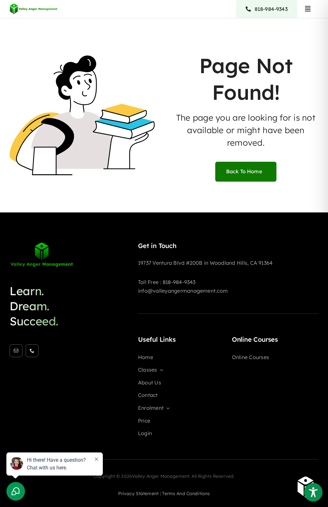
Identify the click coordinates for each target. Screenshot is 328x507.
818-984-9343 (179, 282)
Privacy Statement (138, 493)
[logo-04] (34, 5)
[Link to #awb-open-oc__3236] (308, 9)
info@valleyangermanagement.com (183, 291)
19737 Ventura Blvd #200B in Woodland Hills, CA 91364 (205, 263)
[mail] (16, 350)
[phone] (32, 350)
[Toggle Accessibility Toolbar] (313, 492)
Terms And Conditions (186, 493)
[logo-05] (42, 244)
